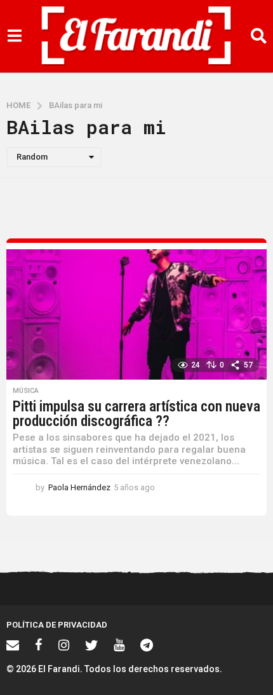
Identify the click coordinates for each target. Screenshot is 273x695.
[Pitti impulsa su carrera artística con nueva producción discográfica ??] (136, 314)
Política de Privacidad (56, 625)
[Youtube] (119, 644)
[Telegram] (146, 644)
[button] (14, 36)
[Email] (12, 644)
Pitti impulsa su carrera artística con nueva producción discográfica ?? (136, 414)
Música (26, 391)
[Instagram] (63, 644)
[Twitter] (91, 644)
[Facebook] (39, 644)
